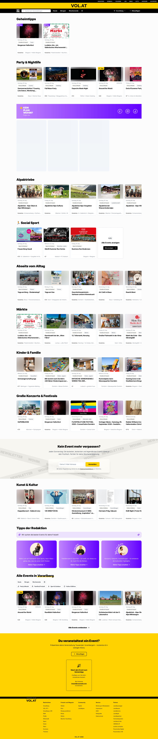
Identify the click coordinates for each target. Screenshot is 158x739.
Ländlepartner (117, 716)
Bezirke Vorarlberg (66, 718)
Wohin (62, 716)
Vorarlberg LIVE (47, 711)
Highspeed (101, 1)
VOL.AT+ (45, 708)
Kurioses (45, 729)
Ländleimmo (117, 711)
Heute (55, 11)
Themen (45, 731)
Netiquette (99, 713)
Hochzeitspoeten (118, 718)
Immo (131, 1)
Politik (45, 716)
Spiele (80, 706)
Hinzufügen (136, 11)
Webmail (109, 1)
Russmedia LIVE (118, 731)
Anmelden (92, 464)
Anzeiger (144, 1)
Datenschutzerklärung (86, 469)
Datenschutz (99, 716)
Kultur (45, 724)
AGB (97, 711)
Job (125, 1)
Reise (62, 713)
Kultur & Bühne (71, 586)
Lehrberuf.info (117, 721)
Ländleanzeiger (117, 706)
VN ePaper (153, 1)
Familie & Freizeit (39, 586)
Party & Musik (24, 586)
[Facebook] (120, 111)
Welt (44, 713)
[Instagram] (127, 111)
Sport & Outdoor (56, 586)
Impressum (99, 708)
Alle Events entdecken (77, 628)
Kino (62, 708)
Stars (44, 726)
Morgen (63, 11)
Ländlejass (81, 708)
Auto (137, 1)
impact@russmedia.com (79, 683)
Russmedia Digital (118, 729)
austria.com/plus (118, 726)
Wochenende (73, 11)
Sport (44, 721)
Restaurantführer (66, 711)
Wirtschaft (46, 718)
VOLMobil (118, 1)
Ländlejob (116, 713)
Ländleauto (116, 708)
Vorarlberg (119, 11)
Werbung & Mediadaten (103, 706)
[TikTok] (135, 111)
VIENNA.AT (116, 724)
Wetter (63, 706)
